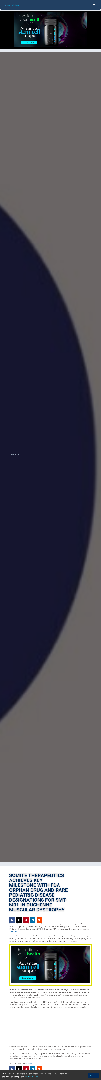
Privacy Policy (31, 1076)
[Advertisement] (50, 1027)
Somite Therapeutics (18, 924)
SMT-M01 (13, 931)
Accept (93, 1075)
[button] (94, 5)
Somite (29, 1063)
